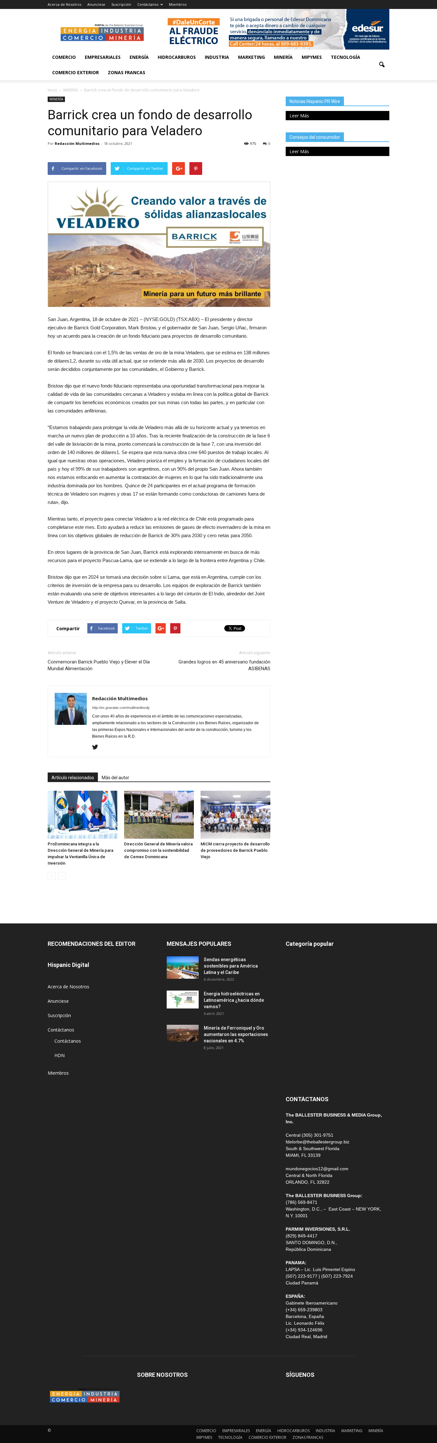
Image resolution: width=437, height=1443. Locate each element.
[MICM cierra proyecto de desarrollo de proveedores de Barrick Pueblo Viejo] (235, 815)
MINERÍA (283, 57)
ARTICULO (297, 1062)
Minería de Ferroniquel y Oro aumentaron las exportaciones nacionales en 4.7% (236, 1034)
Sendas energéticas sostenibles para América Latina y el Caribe (231, 966)
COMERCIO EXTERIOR (75, 72)
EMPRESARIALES (103, 57)
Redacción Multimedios (77, 143)
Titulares (295, 961)
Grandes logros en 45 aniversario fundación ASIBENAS (224, 665)
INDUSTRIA (217, 57)
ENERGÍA (139, 57)
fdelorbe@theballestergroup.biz (317, 1141)
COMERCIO (64, 57)
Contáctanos (147, 4)
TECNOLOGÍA (345, 57)
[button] (381, 65)
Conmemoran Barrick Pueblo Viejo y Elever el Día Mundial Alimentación (99, 665)
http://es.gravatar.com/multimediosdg (120, 708)
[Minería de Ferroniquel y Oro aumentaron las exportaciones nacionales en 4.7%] (183, 1033)
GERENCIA (296, 1004)
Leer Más (299, 116)
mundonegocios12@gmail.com (317, 1168)
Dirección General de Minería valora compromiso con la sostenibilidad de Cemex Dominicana (158, 850)
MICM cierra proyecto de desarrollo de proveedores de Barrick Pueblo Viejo (235, 850)
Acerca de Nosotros (64, 4)
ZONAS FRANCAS (126, 72)
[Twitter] (97, 747)
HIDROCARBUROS (177, 57)
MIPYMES (312, 57)
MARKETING (251, 57)
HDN (59, 1055)
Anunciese (96, 4)
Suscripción (121, 4)
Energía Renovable (305, 1047)
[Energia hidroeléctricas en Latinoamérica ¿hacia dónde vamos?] (183, 999)
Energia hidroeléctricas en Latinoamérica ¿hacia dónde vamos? (234, 1000)
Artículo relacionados (73, 777)
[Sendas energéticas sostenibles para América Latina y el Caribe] (183, 967)
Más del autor (115, 777)
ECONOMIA (298, 1076)
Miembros (178, 4)
